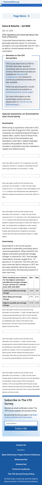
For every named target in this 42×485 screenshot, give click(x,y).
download (21, 74)
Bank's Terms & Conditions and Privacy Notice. (20, 416)
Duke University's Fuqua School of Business (21, 454)
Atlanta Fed (21, 464)
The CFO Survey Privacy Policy (21, 474)
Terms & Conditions (21, 469)
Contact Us (21, 445)
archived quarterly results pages (19, 92)
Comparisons (11, 77)
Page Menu (21, 16)
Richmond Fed (21, 459)
